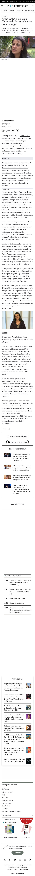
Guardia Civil (6, 806)
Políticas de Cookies (12, 869)
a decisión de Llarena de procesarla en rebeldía (15, 167)
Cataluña (5, 429)
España (11, 11)
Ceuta (19, 1)
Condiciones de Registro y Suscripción (17, 867)
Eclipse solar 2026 (7, 792)
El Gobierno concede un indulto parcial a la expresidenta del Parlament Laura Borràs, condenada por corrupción (22, 489)
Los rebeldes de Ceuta (17, 598)
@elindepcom (6, 124)
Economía (19, 11)
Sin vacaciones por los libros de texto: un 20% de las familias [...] (20, 591)
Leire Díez (5, 809)
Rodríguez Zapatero (8, 800)
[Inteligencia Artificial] (9, 833)
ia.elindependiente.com (10, 837)
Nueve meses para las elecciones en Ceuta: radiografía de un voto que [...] (20, 610)
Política (4, 16)
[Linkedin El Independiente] (25, 860)
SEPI (3, 795)
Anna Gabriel (25, 136)
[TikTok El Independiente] (30, 860)
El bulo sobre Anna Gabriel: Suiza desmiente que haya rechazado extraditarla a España (17, 339)
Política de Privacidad (9, 865)
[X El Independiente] (5, 860)
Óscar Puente (25, 1)
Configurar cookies (23, 869)
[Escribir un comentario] (17, 130)
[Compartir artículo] (3, 130)
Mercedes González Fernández (11, 811)
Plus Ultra (5, 798)
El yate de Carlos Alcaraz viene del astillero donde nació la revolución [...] (20, 582)
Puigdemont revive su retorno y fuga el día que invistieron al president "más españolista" (22, 468)
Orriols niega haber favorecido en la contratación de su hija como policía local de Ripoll (22, 478)
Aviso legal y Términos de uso (24, 865)
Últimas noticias (13, 1)
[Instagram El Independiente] (20, 860)
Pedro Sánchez (6, 803)
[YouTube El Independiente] (15, 860)
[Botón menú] (2, 6)
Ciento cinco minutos (17, 603)
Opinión (4, 11)
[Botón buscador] (33, 6)
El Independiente (8, 121)
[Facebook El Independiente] (9, 860)
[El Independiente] (17, 6)
